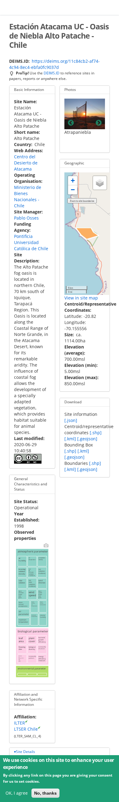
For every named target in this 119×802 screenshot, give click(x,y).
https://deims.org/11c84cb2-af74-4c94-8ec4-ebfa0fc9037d (54, 64)
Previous (70, 123)
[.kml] (70, 439)
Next (98, 123)
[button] (72, 180)
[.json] (70, 420)
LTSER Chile (26, 729)
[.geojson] (87, 439)
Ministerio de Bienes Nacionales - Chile (27, 196)
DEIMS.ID (52, 72)
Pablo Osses (26, 218)
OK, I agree (16, 793)
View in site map (81, 298)
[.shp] (96, 432)
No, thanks (45, 793)
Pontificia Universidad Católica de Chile (31, 242)
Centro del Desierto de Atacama (26, 163)
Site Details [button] (25, 751)
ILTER (19, 723)
